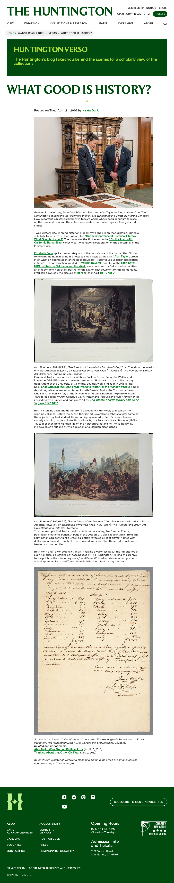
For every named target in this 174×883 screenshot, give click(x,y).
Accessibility (49, 823)
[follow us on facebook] (74, 798)
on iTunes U (107, 272)
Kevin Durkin (91, 110)
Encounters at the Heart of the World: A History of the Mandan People (85, 386)
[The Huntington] (59, 11)
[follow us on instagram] (93, 798)
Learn (102, 23)
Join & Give (125, 23)
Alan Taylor (121, 256)
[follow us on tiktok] (64, 798)
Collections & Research (68, 23)
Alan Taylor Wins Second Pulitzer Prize (58, 749)
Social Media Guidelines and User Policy (54, 868)
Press (43, 845)
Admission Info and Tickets (105, 843)
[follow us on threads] (83, 798)
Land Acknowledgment (21, 831)
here (80, 272)
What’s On (32, 23)
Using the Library (46, 831)
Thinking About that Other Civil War (56, 752)
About (148, 23)
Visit (10, 23)
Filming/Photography (56, 851)
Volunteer (15, 845)
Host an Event (50, 838)
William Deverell (91, 263)
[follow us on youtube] (64, 807)
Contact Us (16, 851)
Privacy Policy (16, 868)
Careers (13, 838)
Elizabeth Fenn (43, 253)
